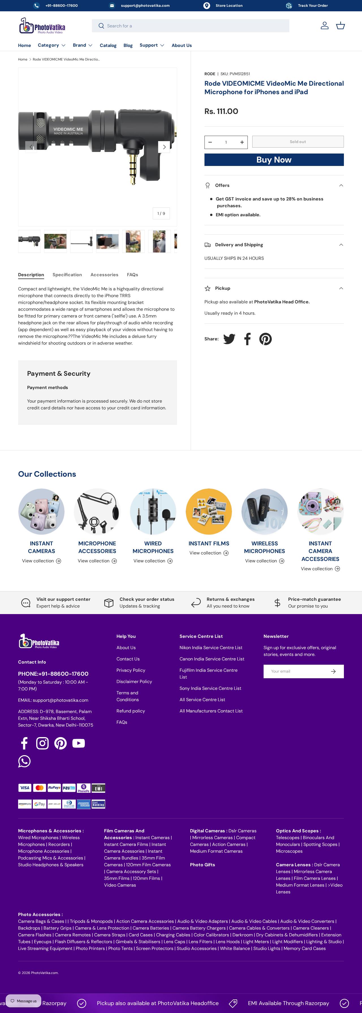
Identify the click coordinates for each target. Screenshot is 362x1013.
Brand (79, 45)
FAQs (122, 722)
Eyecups (42, 942)
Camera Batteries (151, 928)
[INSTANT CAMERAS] (41, 512)
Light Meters (256, 942)
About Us (182, 45)
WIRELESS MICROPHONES (264, 547)
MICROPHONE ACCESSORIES (97, 547)
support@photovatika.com (60, 700)
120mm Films (146, 878)
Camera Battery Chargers (199, 928)
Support (149, 45)
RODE (209, 73)
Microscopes (289, 851)
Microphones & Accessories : (51, 831)
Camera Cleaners (311, 928)
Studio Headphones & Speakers (50, 865)
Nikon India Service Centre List (211, 648)
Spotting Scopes (320, 844)
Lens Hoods (228, 942)
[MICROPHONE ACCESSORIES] (97, 512)
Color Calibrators (211, 935)
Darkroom (242, 935)
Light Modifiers (287, 942)
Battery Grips (58, 928)
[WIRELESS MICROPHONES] (265, 512)
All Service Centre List (202, 700)
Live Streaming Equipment (45, 948)
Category (48, 45)
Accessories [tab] (104, 275)
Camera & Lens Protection (102, 928)
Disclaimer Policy (134, 681)
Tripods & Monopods (91, 921)
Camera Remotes (73, 935)
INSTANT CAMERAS (41, 547)
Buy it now (274, 161)
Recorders (59, 844)
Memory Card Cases (305, 948)
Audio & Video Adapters (202, 921)
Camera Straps (109, 935)
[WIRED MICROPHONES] (153, 512)
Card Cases (141, 935)
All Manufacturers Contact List (211, 711)
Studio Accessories (197, 948)
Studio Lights (266, 948)
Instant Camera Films (126, 844)
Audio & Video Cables (254, 921)
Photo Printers (90, 948)
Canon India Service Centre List (212, 659)
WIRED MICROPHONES (153, 547)
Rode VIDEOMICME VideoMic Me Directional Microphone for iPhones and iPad (67, 59)
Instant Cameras (152, 838)
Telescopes (287, 838)
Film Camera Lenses (315, 878)
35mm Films (117, 878)
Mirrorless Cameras (212, 838)
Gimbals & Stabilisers (138, 942)
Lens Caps (174, 942)
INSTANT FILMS (209, 543)
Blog (128, 45)
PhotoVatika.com (44, 973)
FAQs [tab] (132, 275)
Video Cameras (120, 885)
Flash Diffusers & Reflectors (83, 942)
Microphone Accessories (43, 851)
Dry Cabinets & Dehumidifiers (287, 935)
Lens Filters (200, 942)
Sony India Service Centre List (210, 688)
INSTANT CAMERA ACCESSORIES (320, 551)
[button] (340, 25)
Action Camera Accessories (145, 921)
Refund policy (131, 711)
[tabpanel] (97, 316)
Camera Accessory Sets (131, 871)
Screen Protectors (154, 948)
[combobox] (191, 25)
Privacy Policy (131, 670)
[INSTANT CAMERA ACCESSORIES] (321, 512)
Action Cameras (228, 844)
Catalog (108, 45)
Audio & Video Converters (307, 921)
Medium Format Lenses (300, 885)
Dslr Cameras (243, 831)
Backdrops (29, 928)
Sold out (298, 141)
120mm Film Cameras (148, 865)
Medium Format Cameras (216, 851)
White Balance (235, 948)
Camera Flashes (34, 935)
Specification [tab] (67, 275)
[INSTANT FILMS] (209, 512)
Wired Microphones (38, 838)
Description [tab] (31, 275)
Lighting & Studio (324, 942)
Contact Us (128, 659)
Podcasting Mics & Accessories (50, 858)
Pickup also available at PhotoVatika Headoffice (145, 1003)
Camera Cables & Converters (259, 928)
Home (24, 45)
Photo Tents (120, 948)
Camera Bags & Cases (41, 921)
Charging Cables (173, 935)
